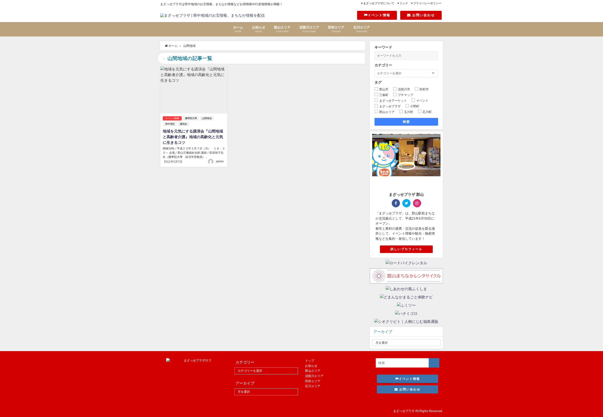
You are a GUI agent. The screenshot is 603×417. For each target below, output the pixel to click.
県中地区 (170, 124)
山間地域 (207, 118)
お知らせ (311, 365)
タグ (378, 82)
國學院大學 (191, 118)
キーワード (383, 47)
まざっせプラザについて (378, 3)
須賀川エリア (314, 375)
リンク (403, 3)
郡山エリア (312, 370)
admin (220, 161)
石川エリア (312, 386)
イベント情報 (379, 15)
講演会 (183, 124)
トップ (309, 360)
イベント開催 (172, 118)
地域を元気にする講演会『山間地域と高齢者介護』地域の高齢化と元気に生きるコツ (193, 136)
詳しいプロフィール (406, 249)
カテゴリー (383, 65)
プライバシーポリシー (427, 3)
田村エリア (312, 381)
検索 (406, 122)
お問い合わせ (423, 15)
